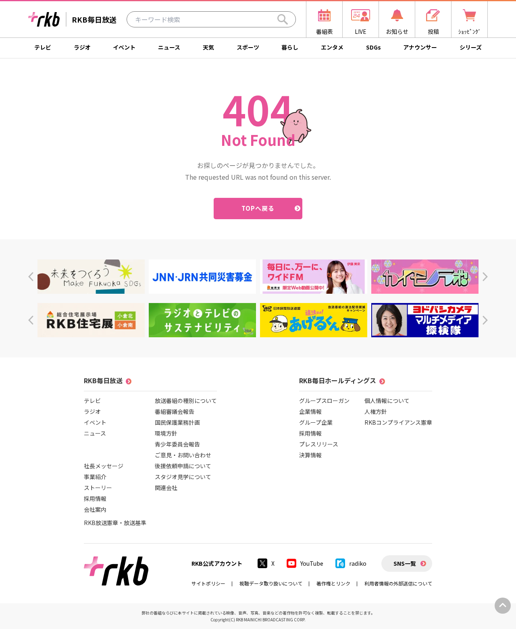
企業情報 (310, 411)
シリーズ (471, 47)
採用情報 (95, 498)
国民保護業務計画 (177, 422)
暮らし (289, 47)
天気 (208, 47)
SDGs (373, 47)
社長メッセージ (103, 466)
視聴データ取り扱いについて (270, 583)
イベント (124, 47)
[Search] (282, 19)
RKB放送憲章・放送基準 (115, 523)
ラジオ (82, 47)
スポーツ (248, 47)
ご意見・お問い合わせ (183, 455)
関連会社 (166, 488)
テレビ (42, 47)
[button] (30, 276)
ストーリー (98, 488)
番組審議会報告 (174, 411)
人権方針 (375, 411)
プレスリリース (318, 444)
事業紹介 (95, 477)
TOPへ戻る (258, 208)
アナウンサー (420, 47)
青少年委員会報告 (177, 444)
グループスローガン (324, 400)
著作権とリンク (333, 583)
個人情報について (387, 400)
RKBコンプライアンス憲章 (398, 422)
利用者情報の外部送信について (398, 583)
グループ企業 (316, 422)
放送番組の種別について (186, 400)
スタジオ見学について (183, 477)
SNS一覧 (404, 563)
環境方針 (166, 433)
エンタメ (332, 47)
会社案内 (95, 509)
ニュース (169, 47)
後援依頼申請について (183, 466)
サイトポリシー (208, 583)
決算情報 (310, 455)
